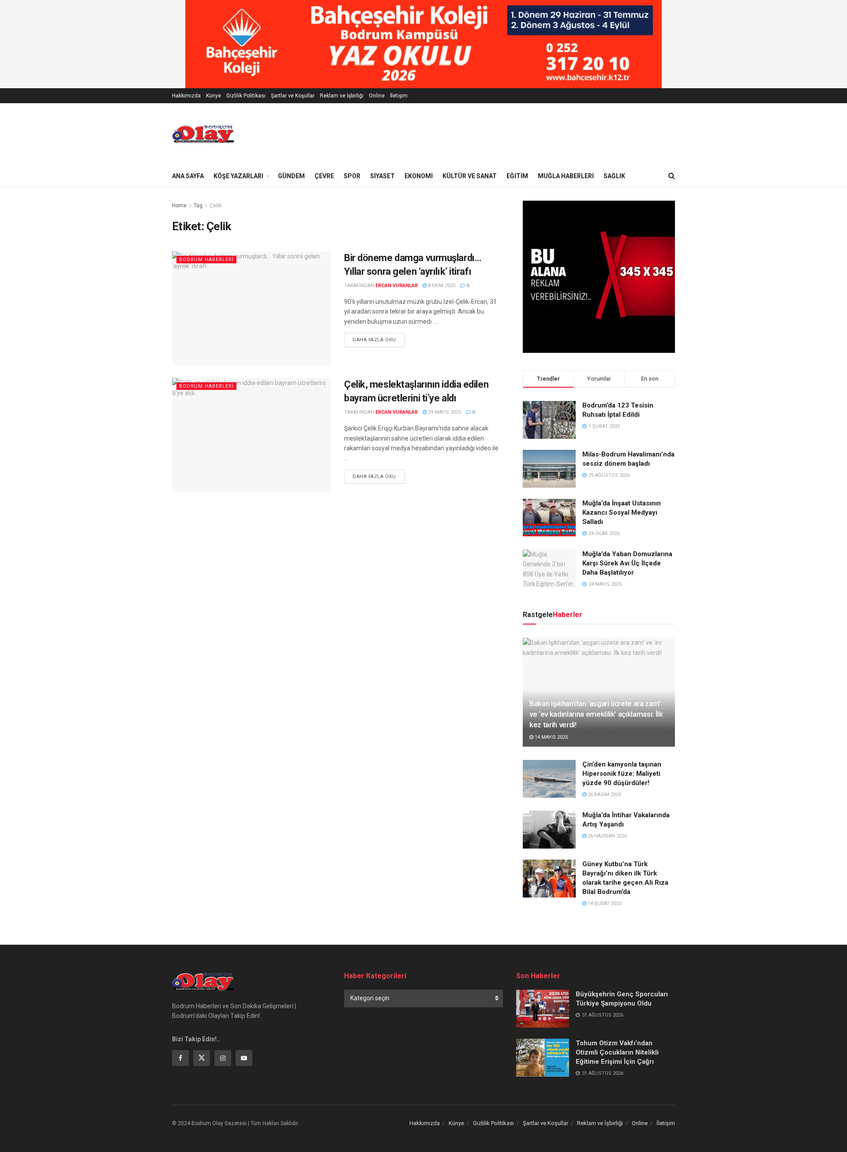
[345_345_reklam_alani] (599, 276)
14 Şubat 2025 (604, 903)
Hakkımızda (186, 96)
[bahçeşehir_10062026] (423, 43)
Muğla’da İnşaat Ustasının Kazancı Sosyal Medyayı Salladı (621, 512)
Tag (198, 205)
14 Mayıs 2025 (550, 737)
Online (377, 96)
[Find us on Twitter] (201, 1058)
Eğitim (517, 176)
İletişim (399, 96)
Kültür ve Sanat (469, 176)
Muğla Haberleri (566, 176)
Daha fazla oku (378, 340)
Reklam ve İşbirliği (342, 96)
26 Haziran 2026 (606, 836)
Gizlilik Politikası (246, 96)
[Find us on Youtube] (244, 1058)
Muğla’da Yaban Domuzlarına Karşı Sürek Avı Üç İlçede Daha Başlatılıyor (627, 563)
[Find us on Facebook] (180, 1058)
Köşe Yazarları (238, 176)
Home (179, 205)
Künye (213, 96)
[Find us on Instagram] (222, 1058)
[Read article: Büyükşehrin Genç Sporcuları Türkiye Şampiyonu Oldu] (542, 1009)
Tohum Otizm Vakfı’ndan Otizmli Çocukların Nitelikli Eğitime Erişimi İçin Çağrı (617, 1052)
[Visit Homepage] (203, 134)
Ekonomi (419, 176)
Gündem (291, 176)
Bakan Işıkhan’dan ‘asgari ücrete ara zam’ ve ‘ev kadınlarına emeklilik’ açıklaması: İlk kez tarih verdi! (596, 714)
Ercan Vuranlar (396, 285)
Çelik (215, 205)
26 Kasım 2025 (603, 794)
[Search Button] (671, 176)
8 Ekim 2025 (441, 285)
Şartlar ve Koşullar (293, 96)
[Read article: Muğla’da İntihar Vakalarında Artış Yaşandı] (549, 830)
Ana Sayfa (188, 176)
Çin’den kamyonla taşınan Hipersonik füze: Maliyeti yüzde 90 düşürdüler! (621, 773)
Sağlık (614, 176)
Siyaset (382, 176)
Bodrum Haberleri (206, 259)
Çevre (324, 176)
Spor (352, 176)
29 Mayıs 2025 (444, 412)
